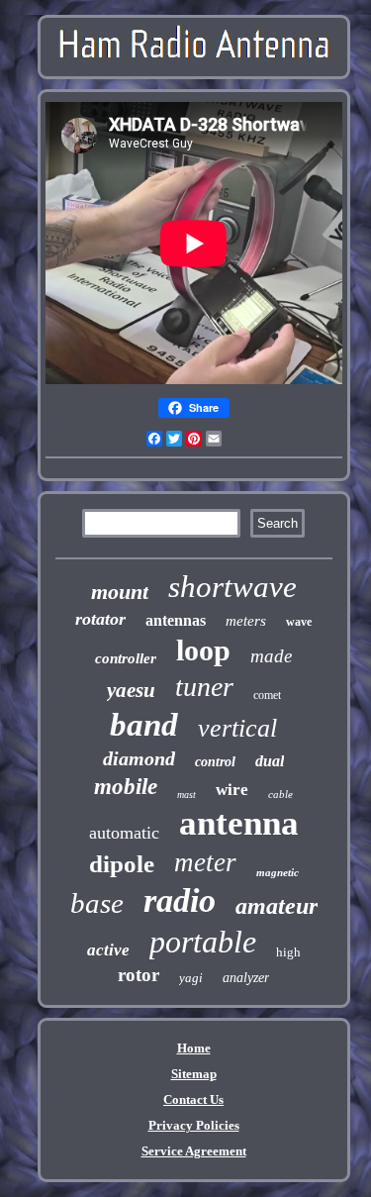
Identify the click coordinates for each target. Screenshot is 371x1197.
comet (267, 695)
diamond (139, 758)
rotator (100, 619)
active (108, 950)
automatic (124, 833)
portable (202, 941)
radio (179, 900)
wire (232, 789)
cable (280, 794)
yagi (191, 977)
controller (125, 658)
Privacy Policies (193, 1125)
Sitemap (194, 1073)
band (144, 725)
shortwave (232, 586)
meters (246, 621)
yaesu (131, 690)
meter (205, 862)
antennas (175, 620)
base (97, 903)
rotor (138, 974)
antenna (239, 823)
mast (186, 794)
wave (299, 622)
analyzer (246, 977)
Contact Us (193, 1099)
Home (194, 1048)
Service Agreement (193, 1151)
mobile (125, 786)
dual (269, 760)
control (215, 761)
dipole (121, 863)
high (288, 952)
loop (203, 650)
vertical (237, 728)
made (271, 656)
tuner (204, 686)
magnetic (277, 872)
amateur (276, 906)
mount (119, 591)
